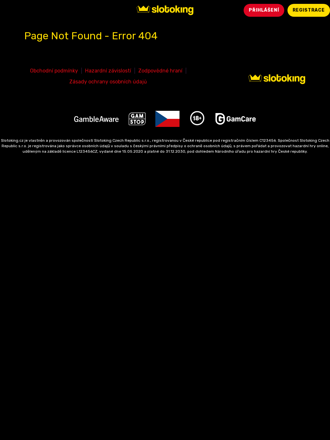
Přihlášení (264, 10)
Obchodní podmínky (54, 71)
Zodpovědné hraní (160, 71)
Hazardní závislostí (108, 71)
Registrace (309, 10)
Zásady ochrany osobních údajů (108, 82)
